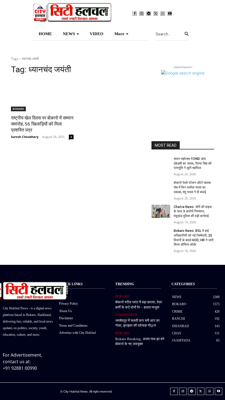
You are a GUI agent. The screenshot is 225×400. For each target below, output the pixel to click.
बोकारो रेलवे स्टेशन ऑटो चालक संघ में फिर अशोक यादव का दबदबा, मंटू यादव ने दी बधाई (192, 187)
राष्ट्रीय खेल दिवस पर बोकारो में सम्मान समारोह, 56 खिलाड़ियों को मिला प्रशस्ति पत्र (42, 124)
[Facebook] (135, 14)
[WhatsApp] (163, 14)
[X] (156, 14)
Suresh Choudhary (24, 137)
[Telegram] (149, 14)
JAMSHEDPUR (126, 315)
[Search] (187, 34)
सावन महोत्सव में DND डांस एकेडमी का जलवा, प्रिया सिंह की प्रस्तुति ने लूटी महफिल (193, 163)
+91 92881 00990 (20, 368)
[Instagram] (141, 14)
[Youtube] (170, 14)
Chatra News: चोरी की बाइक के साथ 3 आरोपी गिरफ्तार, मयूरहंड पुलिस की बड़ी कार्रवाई (193, 211)
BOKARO (18, 109)
